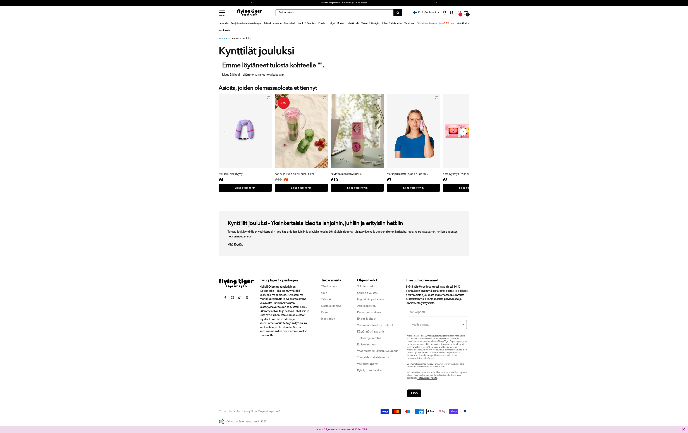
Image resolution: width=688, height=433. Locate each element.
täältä (363, 3)
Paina (324, 312)
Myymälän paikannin (370, 299)
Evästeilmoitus (366, 345)
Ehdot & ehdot (366, 319)
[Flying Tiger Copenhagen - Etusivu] (236, 283)
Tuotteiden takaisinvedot (373, 357)
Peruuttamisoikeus (369, 312)
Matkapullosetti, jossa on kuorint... (407, 174)
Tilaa (414, 393)
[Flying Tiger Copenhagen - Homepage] (249, 12)
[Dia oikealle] (463, 131)
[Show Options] (462, 324)
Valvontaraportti (367, 364)
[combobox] (438, 324)
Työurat (326, 299)
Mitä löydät (235, 245)
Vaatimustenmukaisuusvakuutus (377, 351)
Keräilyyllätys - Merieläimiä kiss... (462, 174)
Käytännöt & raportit (370, 332)
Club (324, 293)
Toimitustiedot (366, 286)
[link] (444, 12)
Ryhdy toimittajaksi (369, 370)
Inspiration (328, 319)
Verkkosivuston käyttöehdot (375, 325)
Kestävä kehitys (331, 306)
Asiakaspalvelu (366, 306)
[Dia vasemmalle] (224, 131)
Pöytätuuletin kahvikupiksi (346, 174)
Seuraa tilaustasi (367, 293)
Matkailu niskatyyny (230, 174)
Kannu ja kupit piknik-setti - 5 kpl (294, 174)
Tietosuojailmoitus (369, 338)
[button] (222, 13)
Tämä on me (329, 286)
